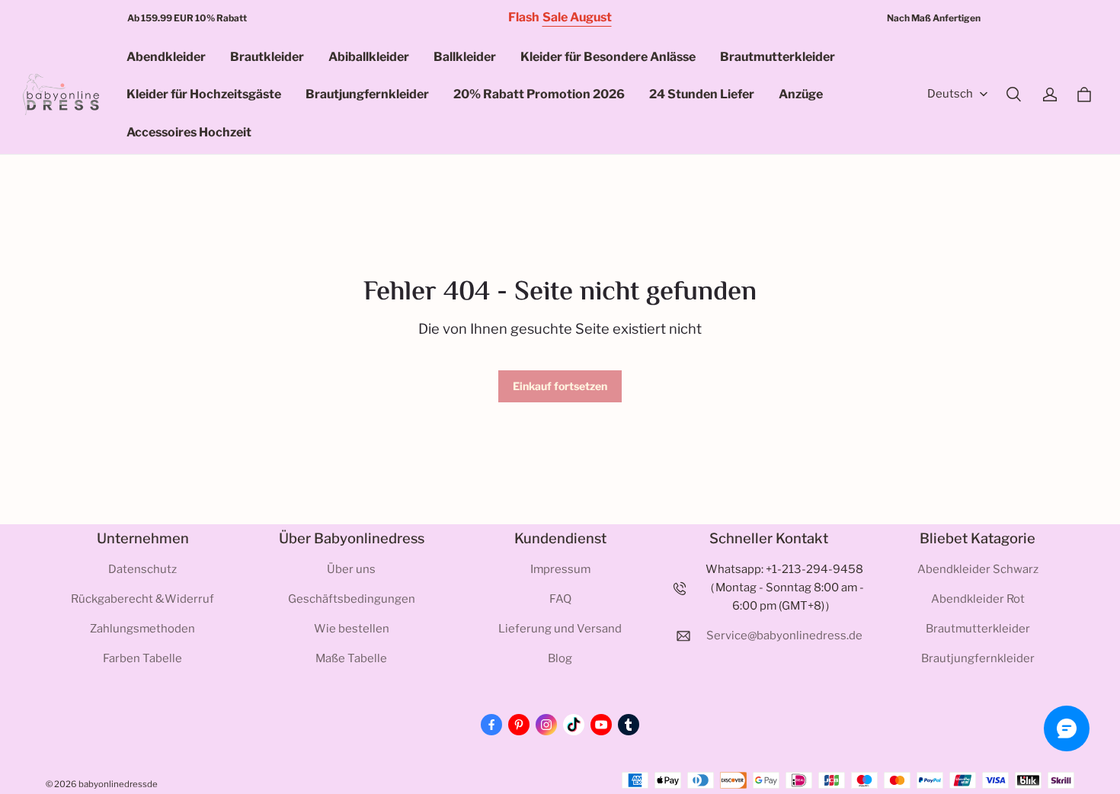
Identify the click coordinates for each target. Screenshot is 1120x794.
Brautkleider (267, 57)
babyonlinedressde (118, 784)
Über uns (351, 569)
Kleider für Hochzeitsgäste (203, 94)
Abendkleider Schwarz (977, 569)
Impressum (560, 569)
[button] (1013, 94)
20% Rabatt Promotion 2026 (539, 94)
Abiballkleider (368, 57)
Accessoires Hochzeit (188, 132)
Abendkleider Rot (978, 599)
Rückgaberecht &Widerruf (142, 599)
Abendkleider (166, 57)
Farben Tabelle (142, 658)
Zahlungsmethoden (142, 629)
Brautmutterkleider (777, 57)
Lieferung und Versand (560, 629)
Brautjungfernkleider (367, 94)
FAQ (560, 599)
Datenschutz (142, 569)
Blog (560, 658)
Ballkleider (465, 57)
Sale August (577, 17)
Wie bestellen (351, 629)
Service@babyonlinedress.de (784, 635)
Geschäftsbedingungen (351, 599)
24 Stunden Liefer (701, 94)
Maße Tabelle (351, 658)
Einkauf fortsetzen (560, 385)
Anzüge (801, 94)
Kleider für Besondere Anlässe (608, 57)
